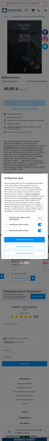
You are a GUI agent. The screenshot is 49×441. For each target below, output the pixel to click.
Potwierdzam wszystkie (24, 239)
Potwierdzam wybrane (24, 246)
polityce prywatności (33, 194)
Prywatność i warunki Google (32, 198)
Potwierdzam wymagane (24, 253)
